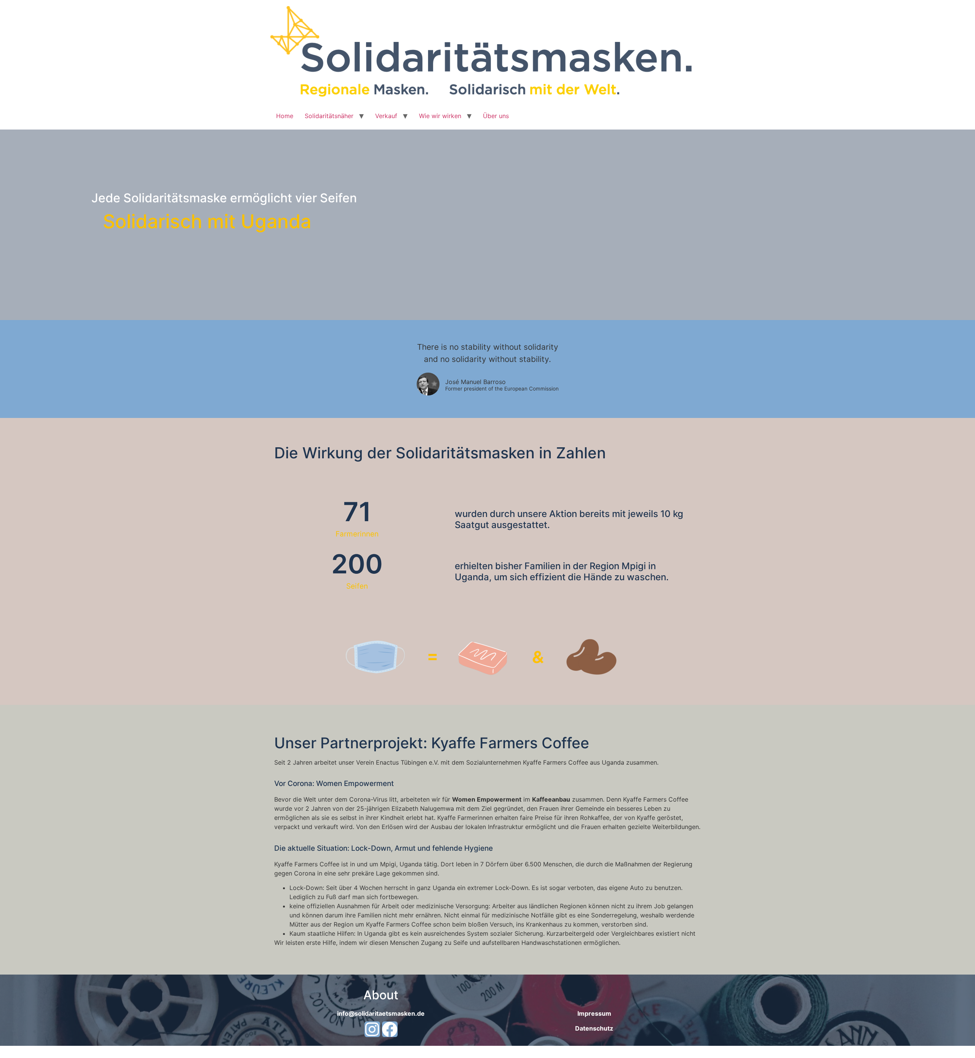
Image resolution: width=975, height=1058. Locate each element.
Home (284, 116)
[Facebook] (390, 1029)
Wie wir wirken (440, 116)
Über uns (496, 116)
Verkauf (386, 116)
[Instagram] (372, 1029)
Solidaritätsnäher (329, 116)
